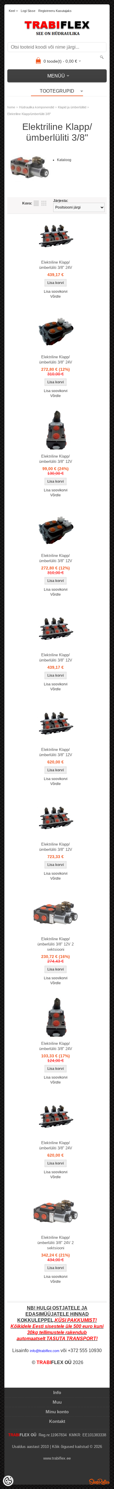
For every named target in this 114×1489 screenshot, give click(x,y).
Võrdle (55, 296)
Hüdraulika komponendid (36, 107)
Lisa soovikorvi (56, 292)
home (11, 107)
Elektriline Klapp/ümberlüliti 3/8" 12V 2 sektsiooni (55, 944)
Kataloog (64, 160)
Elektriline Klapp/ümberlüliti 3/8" (29, 114)
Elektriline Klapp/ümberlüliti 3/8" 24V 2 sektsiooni (55, 1242)
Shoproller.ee (99, 1482)
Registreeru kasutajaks (55, 11)
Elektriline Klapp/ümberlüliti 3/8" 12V (55, 459)
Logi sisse (28, 11)
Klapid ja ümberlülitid (72, 107)
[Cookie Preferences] (8, 1481)
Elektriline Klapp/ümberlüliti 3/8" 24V (55, 265)
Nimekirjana (36, 203)
